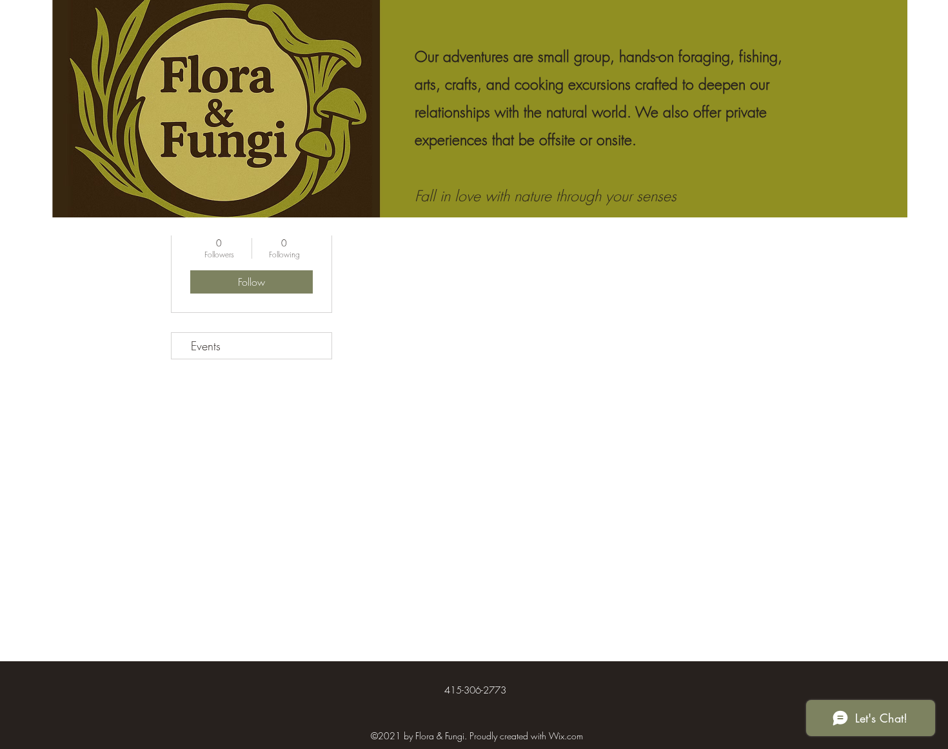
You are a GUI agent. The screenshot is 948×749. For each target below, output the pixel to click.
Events (206, 346)
